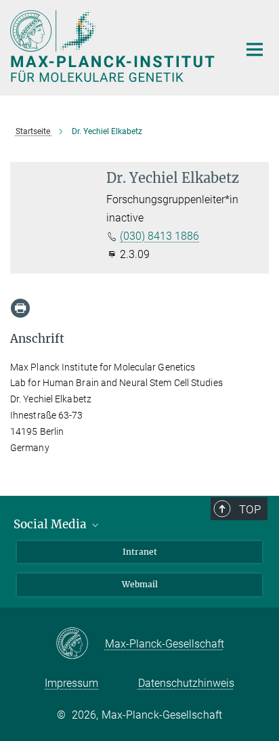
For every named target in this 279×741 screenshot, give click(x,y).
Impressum (71, 683)
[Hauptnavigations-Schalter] (254, 49)
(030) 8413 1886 (159, 236)
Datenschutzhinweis (186, 683)
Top (250, 509)
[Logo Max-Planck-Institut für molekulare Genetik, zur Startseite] (114, 46)
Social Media (51, 524)
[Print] (20, 308)
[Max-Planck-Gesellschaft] (80, 644)
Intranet (140, 552)
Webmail (140, 584)
